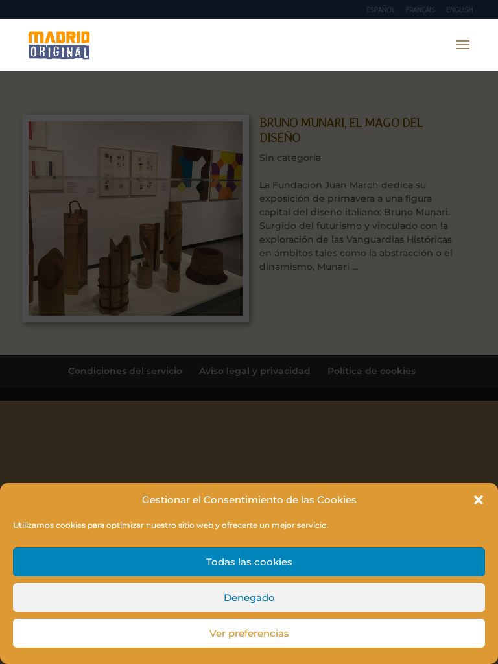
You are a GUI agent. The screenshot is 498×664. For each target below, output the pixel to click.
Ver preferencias (249, 633)
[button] (478, 499)
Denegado (249, 597)
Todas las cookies (249, 562)
